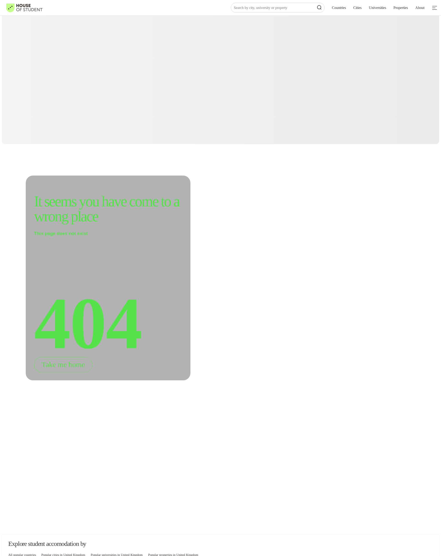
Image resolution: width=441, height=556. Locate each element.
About (419, 8)
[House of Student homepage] (24, 7)
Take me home (63, 365)
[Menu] (434, 8)
